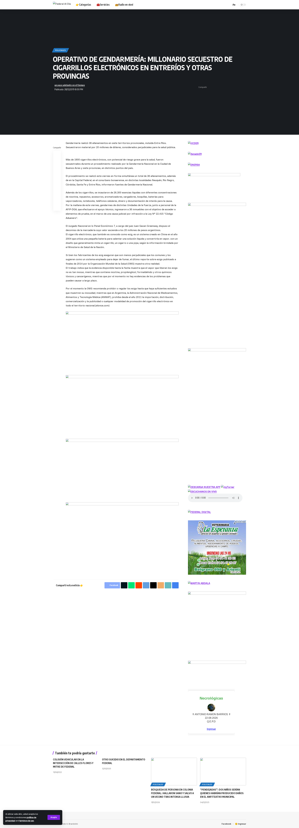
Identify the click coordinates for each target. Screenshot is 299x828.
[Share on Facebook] (210, 87)
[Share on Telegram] (224, 87)
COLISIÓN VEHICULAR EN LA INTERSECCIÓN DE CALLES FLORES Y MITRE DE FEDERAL (73, 763)
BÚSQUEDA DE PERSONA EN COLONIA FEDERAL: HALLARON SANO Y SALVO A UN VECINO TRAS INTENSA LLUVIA (172, 793)
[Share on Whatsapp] (220, 87)
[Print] (244, 87)
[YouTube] (210, 4)
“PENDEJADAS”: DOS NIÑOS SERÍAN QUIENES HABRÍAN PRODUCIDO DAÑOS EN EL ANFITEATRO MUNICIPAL (222, 793)
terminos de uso (26, 820)
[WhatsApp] (220, 4)
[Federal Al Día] (62, 5)
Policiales (60, 50)
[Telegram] (217, 4)
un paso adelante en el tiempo (70, 85)
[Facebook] (206, 4)
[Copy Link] (239, 87)
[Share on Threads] (229, 87)
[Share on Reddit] (57, 169)
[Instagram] (213, 4)
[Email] (234, 87)
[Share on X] (215, 87)
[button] (53, 817)
